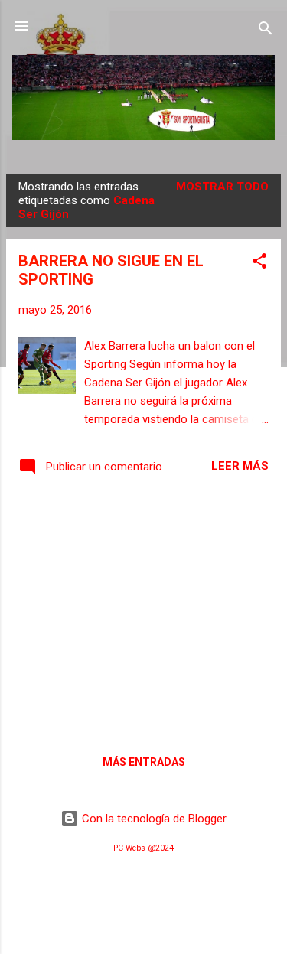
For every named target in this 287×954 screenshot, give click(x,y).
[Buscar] (265, 31)
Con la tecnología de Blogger (153, 818)
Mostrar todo (222, 187)
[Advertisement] (143, 613)
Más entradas (144, 762)
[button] (259, 263)
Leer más (240, 466)
